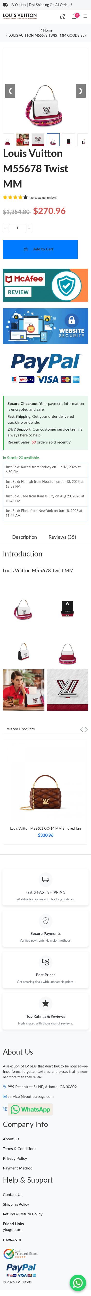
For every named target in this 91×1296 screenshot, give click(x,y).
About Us (11, 1139)
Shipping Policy (16, 1204)
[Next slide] (86, 729)
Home (47, 30)
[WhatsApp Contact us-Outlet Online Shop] (78, 1283)
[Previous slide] (81, 729)
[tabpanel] (45, 794)
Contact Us (12, 1195)
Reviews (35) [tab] (62, 537)
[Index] (63, 16)
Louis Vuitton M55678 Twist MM (38, 570)
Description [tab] (24, 537)
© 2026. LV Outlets (17, 1282)
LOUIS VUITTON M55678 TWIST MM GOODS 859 (47, 35)
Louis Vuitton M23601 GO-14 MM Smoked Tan (45, 828)
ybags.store (12, 1230)
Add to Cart (43, 249)
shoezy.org (12, 1239)
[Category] (85, 16)
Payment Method (18, 1168)
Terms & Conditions (19, 1149)
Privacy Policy (15, 1158)
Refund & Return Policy (22, 1214)
